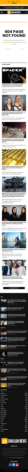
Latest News (6, 64)
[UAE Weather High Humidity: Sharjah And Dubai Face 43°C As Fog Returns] (4, 316)
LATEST (2, 406)
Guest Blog (3, 402)
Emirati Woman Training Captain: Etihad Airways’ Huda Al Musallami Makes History (15, 322)
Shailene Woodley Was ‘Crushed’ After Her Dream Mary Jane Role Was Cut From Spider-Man (13, 113)
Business (4, 68)
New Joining (3, 410)
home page (5, 42)
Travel (2, 425)
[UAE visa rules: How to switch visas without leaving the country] (14, 240)
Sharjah (2, 418)
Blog (9, 1)
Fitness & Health (4, 399)
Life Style (3, 408)
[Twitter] (13, 464)
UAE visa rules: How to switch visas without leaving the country (14, 250)
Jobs (2, 404)
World (4, 123)
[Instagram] (17, 464)
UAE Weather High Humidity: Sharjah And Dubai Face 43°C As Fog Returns (16, 315)
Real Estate (3, 416)
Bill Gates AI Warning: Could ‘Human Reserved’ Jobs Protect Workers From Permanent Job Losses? (15, 353)
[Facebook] (10, 464)
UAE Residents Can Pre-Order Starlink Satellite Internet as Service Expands (12, 85)
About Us (13, 1)
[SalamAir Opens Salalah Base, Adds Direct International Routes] (4, 347)
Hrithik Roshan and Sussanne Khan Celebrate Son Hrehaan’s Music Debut (12, 277)
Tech (2, 421)
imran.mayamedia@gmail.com (17, 457)
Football (3, 401)
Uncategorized (4, 429)
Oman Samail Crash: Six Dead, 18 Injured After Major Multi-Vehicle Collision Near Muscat (13, 141)
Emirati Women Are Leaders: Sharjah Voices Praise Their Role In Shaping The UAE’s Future (14, 224)
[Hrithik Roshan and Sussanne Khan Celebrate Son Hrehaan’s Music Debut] (14, 268)
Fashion (2, 397)
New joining (3, 412)
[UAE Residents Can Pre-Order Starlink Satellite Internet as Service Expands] (14, 75)
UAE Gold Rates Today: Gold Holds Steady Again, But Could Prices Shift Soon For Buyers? (13, 168)
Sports (2, 419)
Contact (18, 1)
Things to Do (4, 423)
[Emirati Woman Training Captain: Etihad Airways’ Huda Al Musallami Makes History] (4, 323)
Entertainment (5, 95)
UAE (3, 206)
